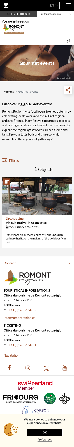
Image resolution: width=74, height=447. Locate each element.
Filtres (13, 160)
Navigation (12, 355)
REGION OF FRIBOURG (18, 14)
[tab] (37, 263)
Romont (9, 91)
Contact (10, 263)
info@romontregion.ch (19, 318)
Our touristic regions (50, 14)
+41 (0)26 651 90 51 (22, 345)
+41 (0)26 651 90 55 (22, 310)
